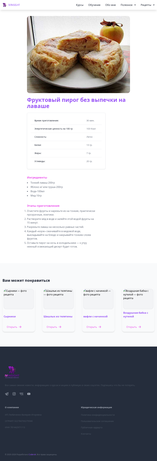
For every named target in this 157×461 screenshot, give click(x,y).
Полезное (126, 5)
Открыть (12, 327)
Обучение (94, 5)
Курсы (79, 5)
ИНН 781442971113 (15, 427)
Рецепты (146, 5)
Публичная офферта (91, 427)
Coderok (32, 454)
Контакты (86, 433)
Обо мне (110, 5)
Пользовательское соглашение (97, 421)
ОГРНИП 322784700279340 (19, 421)
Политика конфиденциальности (98, 414)
